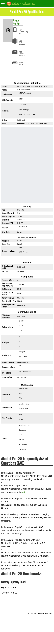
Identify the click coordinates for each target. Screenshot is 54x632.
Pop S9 (16, 24)
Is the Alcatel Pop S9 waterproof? (18, 473)
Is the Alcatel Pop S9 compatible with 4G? (22, 527)
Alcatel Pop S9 (23, 86)
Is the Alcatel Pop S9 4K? (14, 485)
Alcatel (16, 20)
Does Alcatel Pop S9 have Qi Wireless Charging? (25, 514)
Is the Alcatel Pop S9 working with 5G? (20, 540)
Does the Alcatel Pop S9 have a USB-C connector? (26, 552)
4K (23, 492)
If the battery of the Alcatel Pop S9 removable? (24, 562)
